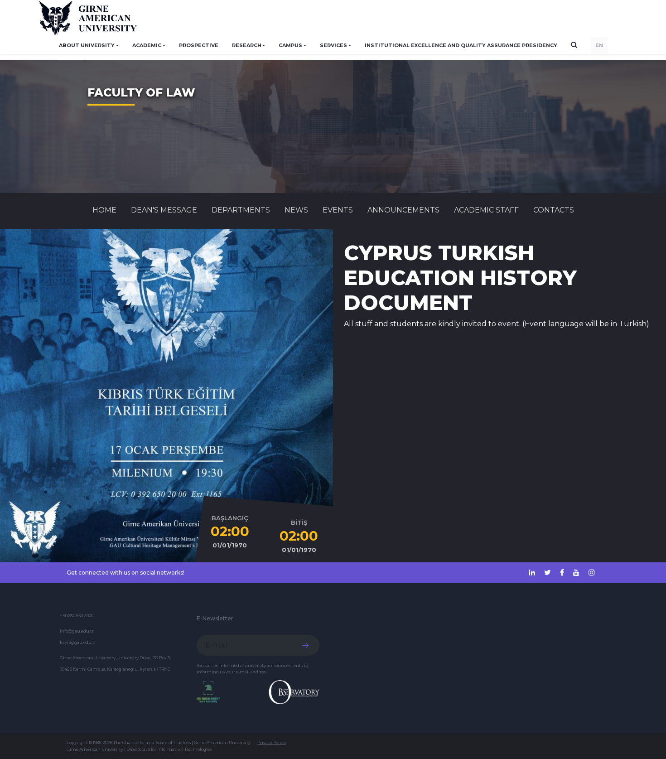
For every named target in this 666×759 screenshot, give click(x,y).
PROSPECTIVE (198, 45)
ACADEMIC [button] (146, 45)
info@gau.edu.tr (77, 630)
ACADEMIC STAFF (486, 210)
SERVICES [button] (333, 45)
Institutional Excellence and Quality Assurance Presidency (461, 45)
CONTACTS (553, 210)
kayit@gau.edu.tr (78, 642)
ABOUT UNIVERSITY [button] (87, 45)
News (296, 210)
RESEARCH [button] (246, 45)
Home (104, 210)
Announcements (403, 210)
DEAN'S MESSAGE (164, 210)
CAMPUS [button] (290, 45)
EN (599, 45)
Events (338, 210)
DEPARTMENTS (241, 210)
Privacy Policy (271, 742)
